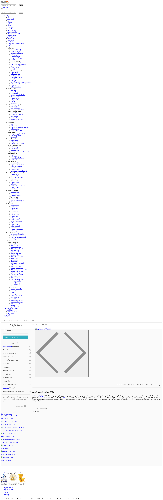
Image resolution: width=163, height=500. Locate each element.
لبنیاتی (12, 222)
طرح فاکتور (10, 38)
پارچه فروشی (15, 98)
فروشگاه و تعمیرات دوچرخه (19, 171)
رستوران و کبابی (15, 182)
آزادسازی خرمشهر (16, 290)
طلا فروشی (14, 206)
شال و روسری (15, 96)
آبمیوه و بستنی (15, 187)
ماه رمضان (17, 284)
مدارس (13, 59)
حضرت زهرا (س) (16, 247)
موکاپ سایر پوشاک (5, 320)
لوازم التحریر (14, 140)
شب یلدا (13, 305)
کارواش (13, 69)
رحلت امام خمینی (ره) (17, 300)
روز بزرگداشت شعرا (16, 295)
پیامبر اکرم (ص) (15, 243)
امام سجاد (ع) (15, 251)
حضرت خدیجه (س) (16, 276)
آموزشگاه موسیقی (16, 54)
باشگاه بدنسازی (15, 163)
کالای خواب (14, 235)
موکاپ (20, 320)
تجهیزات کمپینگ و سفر (17, 158)
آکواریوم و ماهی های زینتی (18, 237)
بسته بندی (10, 27)
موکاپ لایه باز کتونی (38, 396)
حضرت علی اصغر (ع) (17, 271)
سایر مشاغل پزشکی (16, 121)
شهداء (12, 292)
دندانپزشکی (14, 112)
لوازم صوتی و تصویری (17, 201)
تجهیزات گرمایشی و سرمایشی (19, 83)
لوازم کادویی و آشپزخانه (17, 200)
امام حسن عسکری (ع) (17, 263)
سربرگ (9, 22)
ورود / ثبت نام (4, 7)
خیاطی (13, 101)
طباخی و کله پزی (16, 188)
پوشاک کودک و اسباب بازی (18, 95)
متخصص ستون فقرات (17, 114)
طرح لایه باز (7, 15)
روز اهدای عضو (15, 297)
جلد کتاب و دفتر (11, 35)
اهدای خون (14, 298)
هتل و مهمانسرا (15, 156)
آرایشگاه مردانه (15, 108)
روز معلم (13, 294)
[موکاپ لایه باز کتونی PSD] (43, 329)
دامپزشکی (14, 117)
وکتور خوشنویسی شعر (13, 311)
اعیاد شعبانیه (17, 281)
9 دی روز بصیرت (15, 303)
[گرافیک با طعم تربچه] (5, 3)
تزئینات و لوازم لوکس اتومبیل (19, 64)
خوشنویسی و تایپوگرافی (11, 308)
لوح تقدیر (10, 36)
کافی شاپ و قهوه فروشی (18, 185)
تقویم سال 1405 (11, 30)
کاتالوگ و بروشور (12, 32)
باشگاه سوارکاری (16, 167)
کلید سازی (14, 137)
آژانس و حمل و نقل (16, 130)
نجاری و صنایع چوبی (16, 77)
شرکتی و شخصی (16, 239)
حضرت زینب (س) (16, 266)
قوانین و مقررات (8, 489)
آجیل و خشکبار (15, 214)
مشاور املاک (14, 72)
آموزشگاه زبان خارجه (17, 53)
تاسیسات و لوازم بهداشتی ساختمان (21, 82)
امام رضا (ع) (14, 258)
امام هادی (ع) (14, 261)
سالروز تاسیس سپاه (16, 289)
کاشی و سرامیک (15, 75)
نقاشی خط (10, 313)
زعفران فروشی (15, 218)
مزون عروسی (15, 150)
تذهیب (6, 316)
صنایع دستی (14, 211)
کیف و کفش (14, 93)
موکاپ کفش (43, 408)
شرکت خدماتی (15, 129)
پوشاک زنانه (14, 90)
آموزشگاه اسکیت (16, 49)
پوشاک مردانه (15, 91)
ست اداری (10, 24)
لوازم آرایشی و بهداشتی (17, 109)
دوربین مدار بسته (15, 193)
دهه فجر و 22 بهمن (16, 306)
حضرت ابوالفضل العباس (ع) (19, 269)
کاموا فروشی (14, 99)
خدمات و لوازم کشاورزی (18, 133)
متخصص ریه (14, 116)
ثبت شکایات (7, 492)
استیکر (9, 25)
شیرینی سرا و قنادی (16, 221)
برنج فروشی (14, 216)
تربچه (32, 320)
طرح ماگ (10, 41)
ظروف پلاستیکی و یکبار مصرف (20, 151)
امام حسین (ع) (15, 250)
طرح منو (9, 28)
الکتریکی (13, 78)
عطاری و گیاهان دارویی (17, 234)
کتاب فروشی (14, 142)
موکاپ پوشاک (14, 320)
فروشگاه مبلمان (15, 175)
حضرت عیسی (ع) (16, 277)
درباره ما (6, 494)
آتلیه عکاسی (14, 148)
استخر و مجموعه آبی (16, 166)
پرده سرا (13, 179)
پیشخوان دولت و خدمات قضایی (20, 127)
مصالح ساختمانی (15, 74)
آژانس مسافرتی (15, 154)
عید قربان (17, 282)
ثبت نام (3, 472)
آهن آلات (13, 80)
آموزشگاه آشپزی (15, 56)
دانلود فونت (7, 490)
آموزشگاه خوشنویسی (17, 57)
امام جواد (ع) (14, 260)
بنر (8, 17)
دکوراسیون (14, 85)
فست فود (13, 184)
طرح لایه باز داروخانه (17, 119)
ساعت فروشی (15, 205)
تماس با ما (7, 495)
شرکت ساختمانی (16, 87)
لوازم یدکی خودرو (16, 66)
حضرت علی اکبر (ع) (16, 272)
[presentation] (48, 353)
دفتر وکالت (14, 125)
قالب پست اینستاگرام (13, 33)
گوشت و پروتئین (15, 226)
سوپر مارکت (14, 230)
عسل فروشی (15, 224)
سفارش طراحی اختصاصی (10, 337)
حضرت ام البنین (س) (17, 274)
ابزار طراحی (7, 315)
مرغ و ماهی (14, 227)
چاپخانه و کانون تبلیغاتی (17, 143)
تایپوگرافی (10, 310)
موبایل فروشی (15, 192)
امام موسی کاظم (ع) (17, 256)
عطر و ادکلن (14, 208)
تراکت (9, 20)
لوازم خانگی (14, 198)
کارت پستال (10, 40)
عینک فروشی (14, 209)
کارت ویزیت (10, 19)
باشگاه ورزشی (15, 169)
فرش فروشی (15, 174)
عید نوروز (13, 287)
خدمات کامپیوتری (16, 195)
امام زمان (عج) (15, 264)
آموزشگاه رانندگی (16, 51)
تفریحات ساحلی (15, 159)
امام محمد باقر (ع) (16, 253)
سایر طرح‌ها (10, 45)
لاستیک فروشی (15, 67)
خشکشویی (14, 103)
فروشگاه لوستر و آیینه (17, 177)
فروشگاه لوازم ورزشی (17, 164)
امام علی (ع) (14, 245)
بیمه (12, 124)
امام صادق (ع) (15, 255)
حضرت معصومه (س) (17, 268)
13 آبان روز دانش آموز (17, 302)
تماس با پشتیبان (19, 406)
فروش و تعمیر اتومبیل (17, 62)
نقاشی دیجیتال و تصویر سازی (15, 43)
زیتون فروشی (15, 219)
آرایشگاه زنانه (15, 106)
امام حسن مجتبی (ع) (17, 248)
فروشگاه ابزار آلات (16, 135)
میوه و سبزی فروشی (17, 229)
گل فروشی (14, 146)
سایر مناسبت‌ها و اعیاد (17, 279)
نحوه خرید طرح (8, 487)
